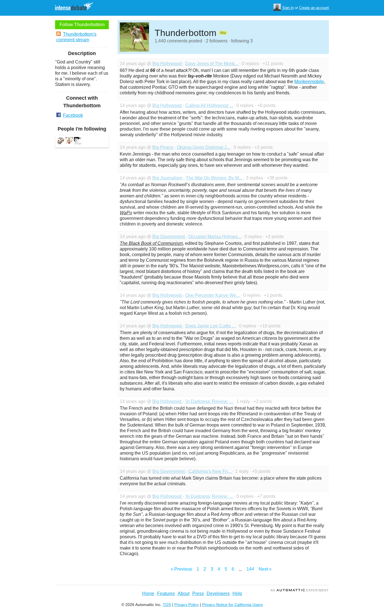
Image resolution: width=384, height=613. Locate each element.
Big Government (169, 236)
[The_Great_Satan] (69, 141)
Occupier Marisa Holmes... (215, 236)
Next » (265, 569)
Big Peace (163, 147)
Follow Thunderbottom (82, 24)
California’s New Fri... (210, 471)
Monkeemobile (309, 81)
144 (250, 569)
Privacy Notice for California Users (232, 604)
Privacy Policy (186, 604)
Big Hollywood (167, 63)
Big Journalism (167, 178)
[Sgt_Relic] (60, 141)
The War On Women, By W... (214, 178)
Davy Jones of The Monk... (212, 63)
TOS (167, 604)
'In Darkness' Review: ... (209, 401)
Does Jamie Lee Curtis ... (210, 325)
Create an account (314, 8)
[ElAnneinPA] (77, 141)
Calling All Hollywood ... (209, 105)
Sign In (288, 8)
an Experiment (299, 590)
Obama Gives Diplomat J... (204, 147)
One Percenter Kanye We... (213, 295)
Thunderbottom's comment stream (76, 37)
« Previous (181, 569)
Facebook (73, 115)
